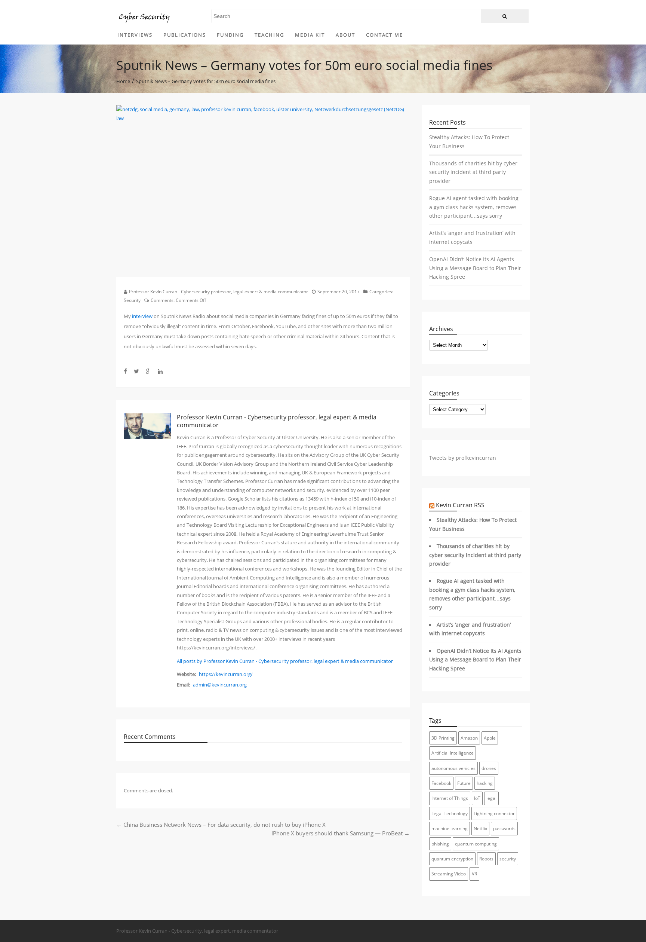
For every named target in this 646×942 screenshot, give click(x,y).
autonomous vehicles (453, 768)
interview (142, 316)
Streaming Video (448, 874)
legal (491, 798)
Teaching (269, 34)
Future (464, 783)
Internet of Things (449, 798)
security (507, 859)
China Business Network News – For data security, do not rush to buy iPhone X (221, 824)
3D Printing (443, 738)
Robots (486, 859)
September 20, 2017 (338, 291)
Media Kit (310, 34)
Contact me (384, 34)
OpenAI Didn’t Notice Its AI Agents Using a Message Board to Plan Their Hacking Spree (475, 268)
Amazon (469, 738)
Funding (230, 34)
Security (132, 300)
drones (489, 768)
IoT (477, 798)
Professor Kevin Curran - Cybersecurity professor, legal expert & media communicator (218, 291)
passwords (504, 828)
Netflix (480, 828)
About (345, 34)
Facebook (441, 783)
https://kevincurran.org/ (226, 674)
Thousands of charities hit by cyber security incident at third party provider (473, 172)
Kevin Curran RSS (460, 505)
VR (474, 874)
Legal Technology (449, 813)
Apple (490, 738)
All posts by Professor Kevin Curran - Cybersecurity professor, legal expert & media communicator (285, 661)
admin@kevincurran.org (220, 684)
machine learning (449, 828)
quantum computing (476, 844)
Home (123, 80)
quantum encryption (452, 859)
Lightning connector (494, 813)
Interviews (135, 34)
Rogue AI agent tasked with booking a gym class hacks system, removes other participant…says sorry (474, 207)
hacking (485, 783)
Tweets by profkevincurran (462, 458)
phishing (440, 844)
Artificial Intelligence (452, 753)
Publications (184, 34)
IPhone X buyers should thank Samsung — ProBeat (340, 833)
